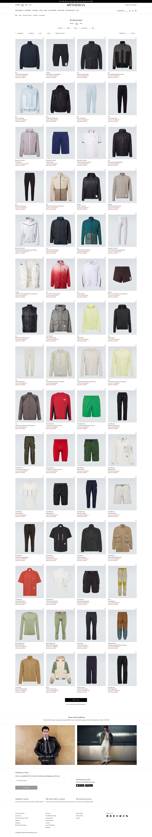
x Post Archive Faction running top (117, 381)
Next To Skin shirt (19, 645)
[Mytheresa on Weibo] (124, 816)
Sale (20, 15)
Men (22, 5)
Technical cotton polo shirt (84, 162)
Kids (26, 5)
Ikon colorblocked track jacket (116, 74)
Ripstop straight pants (114, 425)
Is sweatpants (111, 601)
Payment (17, 820)
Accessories (84, 28)
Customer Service (20, 813)
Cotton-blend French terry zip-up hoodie (26, 250)
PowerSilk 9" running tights (53, 74)
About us (48, 813)
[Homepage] (76, 5)
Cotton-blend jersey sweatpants (116, 250)
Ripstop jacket (111, 469)
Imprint (78, 818)
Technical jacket (81, 557)
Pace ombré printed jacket (53, 293)
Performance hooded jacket (115, 162)
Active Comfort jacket (21, 689)
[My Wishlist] (133, 10)
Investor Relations (50, 825)
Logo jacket (18, 162)
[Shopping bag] (135, 10)
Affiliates (48, 827)
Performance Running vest (22, 337)
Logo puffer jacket (51, 337)
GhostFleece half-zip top (114, 206)
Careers (48, 822)
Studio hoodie (81, 293)
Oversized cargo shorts (83, 601)
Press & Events (49, 820)
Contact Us (18, 815)
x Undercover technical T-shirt (54, 425)
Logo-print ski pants (82, 689)
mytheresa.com (33, 832)
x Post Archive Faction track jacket (55, 381)
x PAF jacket (80, 337)
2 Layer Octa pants (82, 645)
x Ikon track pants (112, 118)
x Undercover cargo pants (22, 469)
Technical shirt (19, 513)
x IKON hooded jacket (52, 118)
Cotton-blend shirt (20, 601)
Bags (75, 28)
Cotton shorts (49, 162)
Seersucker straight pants (22, 557)
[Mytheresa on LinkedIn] (107, 816)
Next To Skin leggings (52, 645)
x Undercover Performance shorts (86, 425)
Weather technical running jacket (55, 206)
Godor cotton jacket (51, 689)
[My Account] (130, 10)
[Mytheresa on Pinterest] (114, 816)
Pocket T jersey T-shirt (52, 601)
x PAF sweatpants (20, 381)
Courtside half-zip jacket (21, 74)
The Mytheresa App (51, 815)
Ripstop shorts (81, 469)
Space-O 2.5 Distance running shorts (117, 293)
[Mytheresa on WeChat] (127, 816)
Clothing (35, 15)
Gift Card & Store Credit (21, 818)
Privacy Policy (79, 815)
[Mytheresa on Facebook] (111, 816)
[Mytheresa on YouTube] (120, 816)
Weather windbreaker (83, 74)
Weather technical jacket (83, 250)
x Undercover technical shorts (54, 469)
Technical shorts (112, 513)
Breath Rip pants (112, 689)
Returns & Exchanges (20, 825)
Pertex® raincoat (81, 206)
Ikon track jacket (19, 118)
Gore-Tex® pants (81, 513)
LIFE (30, 5)
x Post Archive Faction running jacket (25, 425)
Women (17, 5)
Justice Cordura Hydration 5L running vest (26, 293)
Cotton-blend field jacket (114, 557)
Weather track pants (20, 206)
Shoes (68, 28)
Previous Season (27, 15)
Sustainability (49, 818)
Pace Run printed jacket (52, 250)
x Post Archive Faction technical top (86, 381)
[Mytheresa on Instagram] (117, 816)
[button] (118, 10)
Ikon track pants (81, 118)
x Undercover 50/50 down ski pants (117, 645)
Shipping (17, 822)
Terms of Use (79, 813)
